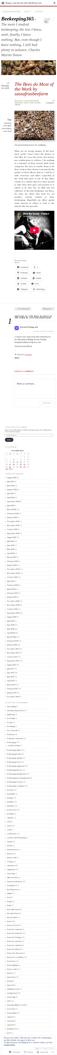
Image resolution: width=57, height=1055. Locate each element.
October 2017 (12, 657)
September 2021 (13, 533)
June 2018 (10, 625)
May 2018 (10, 629)
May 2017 (10, 677)
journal (9, 981)
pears (9, 1033)
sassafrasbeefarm (30, 101)
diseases (10, 854)
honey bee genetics (14, 941)
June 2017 (10, 673)
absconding (11, 706)
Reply (17, 358)
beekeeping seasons (14, 782)
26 (10, 467)
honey (26, 103)
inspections (11, 977)
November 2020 (13, 573)
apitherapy (11, 714)
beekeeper (11, 734)
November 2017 (13, 653)
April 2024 (11, 498)
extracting (11, 873)
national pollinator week (16, 1005)
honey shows (7, 131)
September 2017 (13, 661)
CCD (9, 822)
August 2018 (11, 617)
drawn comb (11, 858)
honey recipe (12, 969)
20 (14, 464)
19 (10, 464)
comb (9, 830)
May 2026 (11, 486)
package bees (12, 1029)
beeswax (10, 790)
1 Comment (50, 102)
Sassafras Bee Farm (11, 12)
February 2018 (12, 641)
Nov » (11, 469)
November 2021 (13, 525)
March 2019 (11, 589)
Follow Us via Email (17, 427)
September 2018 (13, 613)
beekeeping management (16, 774)
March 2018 (11, 637)
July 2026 (10, 482)
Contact (39, 12)
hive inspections (13, 909)
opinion (17, 105)
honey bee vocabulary (15, 957)
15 (21, 462)
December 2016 (13, 697)
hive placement (13, 913)
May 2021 (10, 549)
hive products (12, 917)
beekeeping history (14, 770)
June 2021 (10, 545)
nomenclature (12, 1013)
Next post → (48, 309)
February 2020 (13, 585)
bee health (11, 718)
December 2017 (13, 649)
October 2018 (12, 609)
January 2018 (12, 645)
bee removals (12, 730)
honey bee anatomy (14, 929)
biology (10, 798)
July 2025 (10, 493)
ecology (10, 862)
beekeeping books (14, 754)
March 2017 (11, 685)
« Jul (6, 469)
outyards (10, 1025)
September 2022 (13, 501)
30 (24, 467)
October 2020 (12, 577)
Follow (9, 440)
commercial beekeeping (16, 838)
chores (9, 826)
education (10, 865)
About (27, 12)
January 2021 (12, 565)
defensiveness (12, 850)
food (9, 897)
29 (21, 467)
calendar (10, 818)
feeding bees (12, 885)
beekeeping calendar (15, 758)
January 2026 (12, 490)
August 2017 (11, 665)
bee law (10, 722)
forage (9, 901)
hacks (9, 905)
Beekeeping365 (17, 18)
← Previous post (22, 309)
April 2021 (11, 553)
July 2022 (10, 505)
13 (14, 462)
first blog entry (12, 889)
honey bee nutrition (14, 945)
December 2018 (13, 601)
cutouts (10, 842)
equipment (11, 869)
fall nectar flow (12, 877)
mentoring (11, 997)
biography (11, 794)
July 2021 (10, 541)
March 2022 (11, 509)
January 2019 (12, 597)
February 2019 (12, 593)
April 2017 (10, 681)
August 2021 (11, 537)
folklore (10, 893)
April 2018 (11, 633)
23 (24, 464)
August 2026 (12, 478)
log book (10, 985)
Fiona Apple (7, 126)
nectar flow (11, 1009)
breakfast (10, 814)
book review (12, 810)
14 (17, 462)
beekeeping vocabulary (16, 786)
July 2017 (10, 669)
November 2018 (13, 605)
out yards (10, 1021)
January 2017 (12, 693)
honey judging (35, 103)
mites (9, 1001)
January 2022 (12, 517)
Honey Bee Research (15, 953)
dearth (9, 846)
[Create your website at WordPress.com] (28, 3)
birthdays (10, 806)
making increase (13, 989)
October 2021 (12, 529)
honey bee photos (14, 949)
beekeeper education (15, 738)
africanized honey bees (16, 710)
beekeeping (19, 103)
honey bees (11, 961)
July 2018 (10, 621)
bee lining (11, 726)
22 (21, 464)
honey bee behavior (14, 933)
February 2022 (12, 513)
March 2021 (11, 557)
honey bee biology (14, 937)
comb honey (12, 834)
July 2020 (10, 581)
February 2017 (12, 689)
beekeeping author (14, 750)
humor (9, 973)
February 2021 (12, 561)
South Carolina (14, 745)
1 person (28, 355)
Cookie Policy (9, 1045)
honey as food (12, 925)
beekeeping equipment (16, 766)
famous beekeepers (14, 881)
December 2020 (13, 569)
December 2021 (13, 521)
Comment (46, 403)
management (12, 993)
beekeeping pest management (18, 778)
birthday (10, 802)
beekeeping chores (14, 762)
